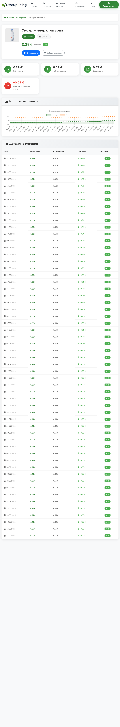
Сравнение (80, 6)
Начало (34, 6)
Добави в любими (54, 53)
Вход (93, 6)
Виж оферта (32, 53)
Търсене (47, 6)
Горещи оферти (60, 4)
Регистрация (109, 6)
